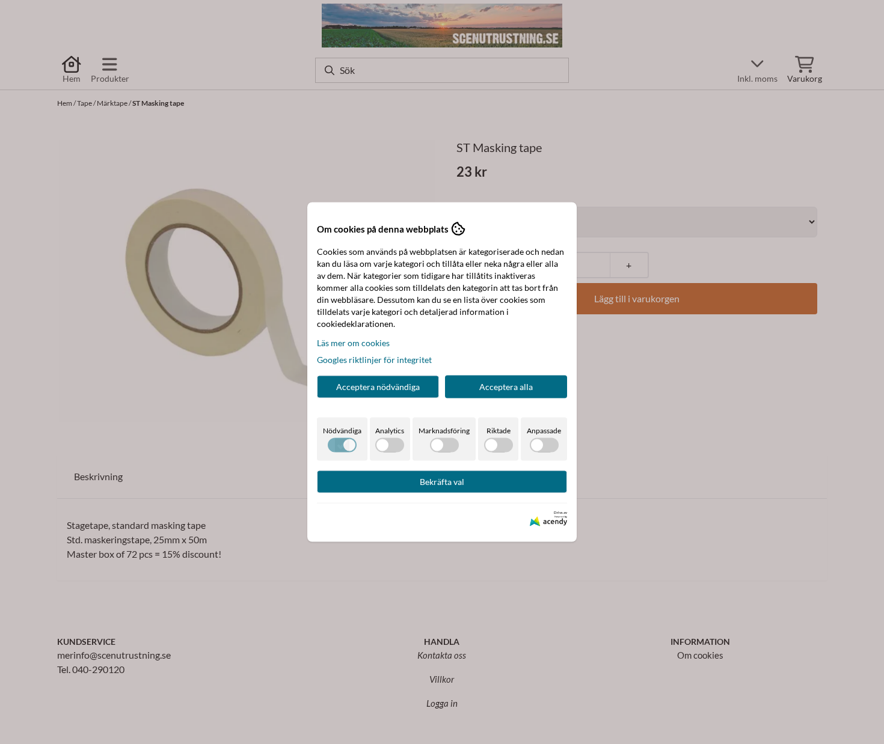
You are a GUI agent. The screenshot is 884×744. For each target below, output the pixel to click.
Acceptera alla (506, 387)
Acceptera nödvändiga (378, 387)
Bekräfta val (442, 482)
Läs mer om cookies (353, 343)
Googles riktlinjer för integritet (374, 360)
